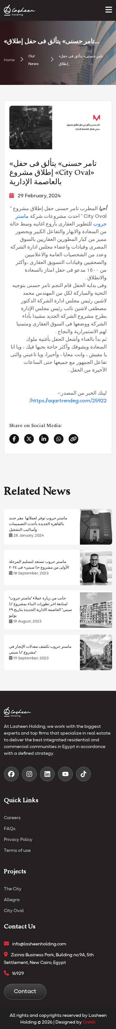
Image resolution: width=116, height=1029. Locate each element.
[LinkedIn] (44, 439)
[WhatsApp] (58, 439)
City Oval (14, 911)
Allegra (12, 900)
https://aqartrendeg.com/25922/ (68, 401)
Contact (25, 991)
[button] (108, 10)
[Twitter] (29, 439)
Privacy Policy (18, 839)
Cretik (89, 1022)
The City (13, 889)
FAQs (9, 829)
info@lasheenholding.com (39, 944)
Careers (12, 818)
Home (9, 60)
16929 (18, 973)
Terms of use (17, 850)
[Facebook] (14, 439)
